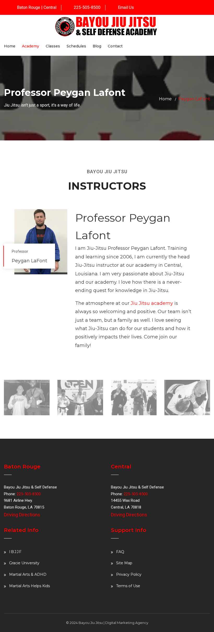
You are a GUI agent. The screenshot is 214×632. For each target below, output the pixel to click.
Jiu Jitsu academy (152, 303)
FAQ (120, 551)
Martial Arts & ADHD (27, 574)
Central (50, 7)
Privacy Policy (128, 574)
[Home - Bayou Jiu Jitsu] (107, 26)
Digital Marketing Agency (126, 623)
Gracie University (24, 563)
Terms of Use (128, 586)
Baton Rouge (28, 7)
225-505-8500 (87, 7)
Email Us (126, 7)
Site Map (124, 563)
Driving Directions (22, 514)
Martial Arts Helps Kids (29, 586)
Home (165, 98)
